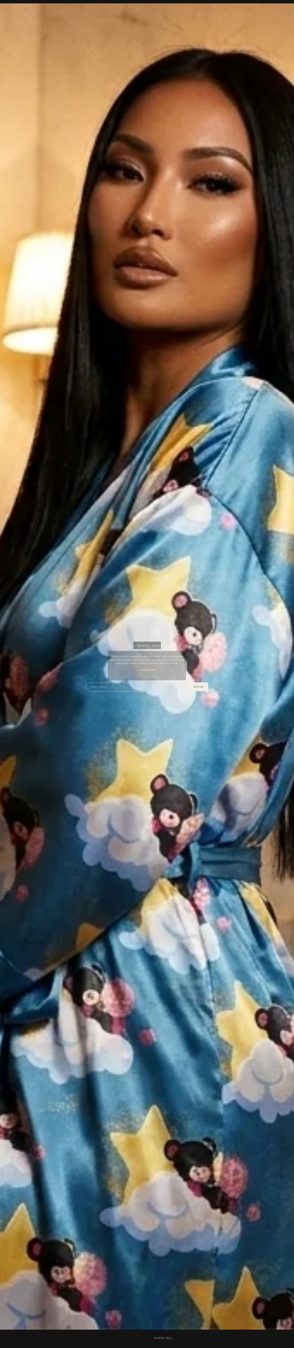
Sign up (198, 686)
